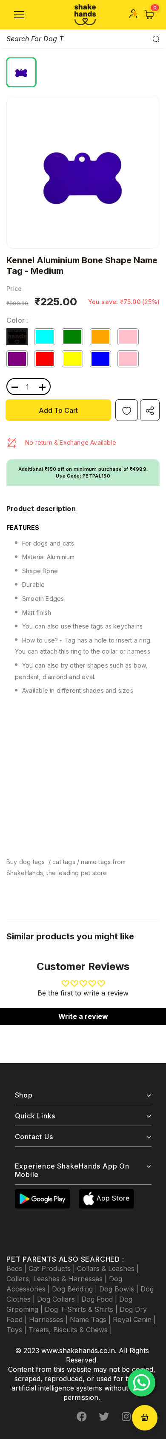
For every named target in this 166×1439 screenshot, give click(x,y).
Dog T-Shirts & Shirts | (82, 1309)
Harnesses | (49, 1319)
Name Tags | (91, 1319)
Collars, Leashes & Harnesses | (57, 1278)
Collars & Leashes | (108, 1268)
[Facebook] (81, 1416)
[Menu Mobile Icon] (19, 15)
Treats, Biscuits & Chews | (70, 1329)
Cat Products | (53, 1268)
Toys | (17, 1329)
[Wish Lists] (126, 410)
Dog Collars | (59, 1299)
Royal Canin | (134, 1319)
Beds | (17, 1268)
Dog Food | (100, 1299)
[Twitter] (104, 1416)
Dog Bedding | (75, 1289)
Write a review (83, 1016)
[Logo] (85, 14)
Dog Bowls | (119, 1289)
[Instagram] (126, 1416)
